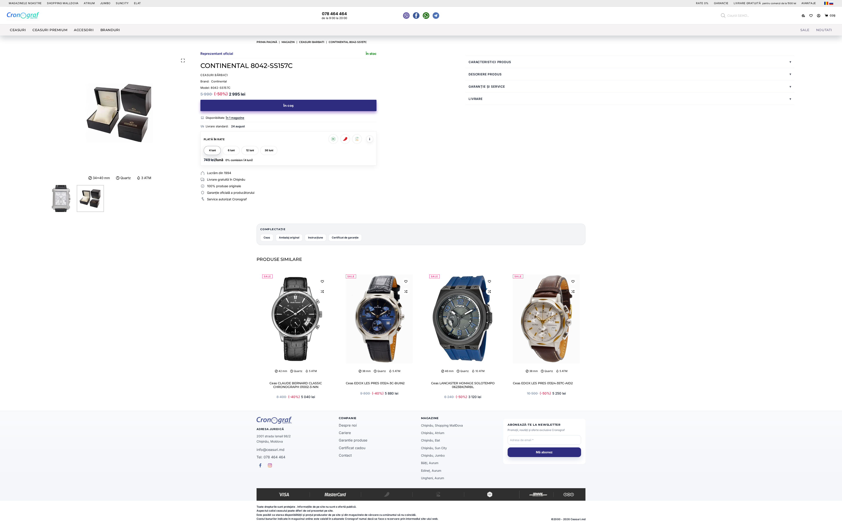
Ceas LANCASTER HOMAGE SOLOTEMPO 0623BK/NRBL (463, 385)
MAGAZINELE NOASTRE (25, 3)
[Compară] (803, 15)
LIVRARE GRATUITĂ (765, 3)
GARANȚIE (721, 3)
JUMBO (105, 3)
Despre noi (348, 425)
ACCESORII (84, 30)
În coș (288, 105)
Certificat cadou (352, 448)
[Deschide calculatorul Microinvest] (333, 139)
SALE (804, 30)
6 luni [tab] (231, 150)
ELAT (137, 3)
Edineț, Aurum (431, 470)
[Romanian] (826, 3)
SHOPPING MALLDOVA (62, 3)
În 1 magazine (235, 117)
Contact (345, 455)
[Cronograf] (298, 420)
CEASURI (18, 30)
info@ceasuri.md (270, 449)
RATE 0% (702, 3)
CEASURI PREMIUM (49, 30)
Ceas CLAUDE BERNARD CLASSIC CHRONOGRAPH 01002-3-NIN (295, 385)
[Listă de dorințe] (811, 15)
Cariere (345, 433)
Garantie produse (353, 440)
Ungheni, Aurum (432, 478)
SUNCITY (122, 3)
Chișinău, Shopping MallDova (442, 425)
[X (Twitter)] (406, 15)
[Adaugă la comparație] (322, 291)
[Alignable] (416, 15)
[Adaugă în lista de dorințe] (322, 281)
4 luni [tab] (212, 150)
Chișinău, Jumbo (433, 455)
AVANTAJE (808, 3)
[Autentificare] (818, 15)
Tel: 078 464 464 (271, 457)
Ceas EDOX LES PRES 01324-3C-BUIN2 (375, 383)
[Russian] (831, 3)
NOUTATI (824, 30)
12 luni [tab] (250, 150)
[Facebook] (426, 15)
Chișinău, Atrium (432, 433)
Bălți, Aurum (429, 463)
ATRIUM (89, 3)
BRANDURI (110, 30)
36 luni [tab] (269, 150)
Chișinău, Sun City (434, 448)
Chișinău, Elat (430, 440)
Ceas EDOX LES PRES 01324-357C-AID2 (543, 383)
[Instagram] (436, 15)
